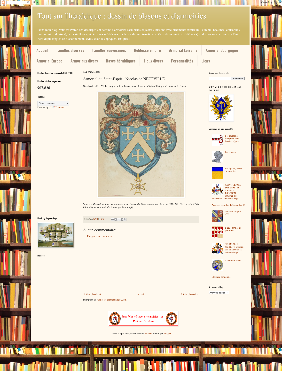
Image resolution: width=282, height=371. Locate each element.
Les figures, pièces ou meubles (233, 170)
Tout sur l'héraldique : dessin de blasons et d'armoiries (121, 15)
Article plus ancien (189, 294)
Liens (206, 61)
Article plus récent (92, 294)
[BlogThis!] (115, 219)
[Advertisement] (141, 265)
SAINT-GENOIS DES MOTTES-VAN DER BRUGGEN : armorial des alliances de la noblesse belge (226, 191)
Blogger (167, 333)
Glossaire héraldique (221, 276)
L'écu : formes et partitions (233, 229)
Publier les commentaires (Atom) (112, 299)
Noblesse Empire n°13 (233, 213)
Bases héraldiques (121, 61)
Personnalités (182, 61)
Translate (59, 107)
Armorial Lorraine (183, 50)
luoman (148, 333)
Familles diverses (70, 50)
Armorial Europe (49, 61)
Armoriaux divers (84, 61)
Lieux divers (153, 61)
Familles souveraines (109, 50)
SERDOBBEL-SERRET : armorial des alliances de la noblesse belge (234, 248)
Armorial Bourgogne (222, 50)
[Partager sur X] (118, 219)
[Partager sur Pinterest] (124, 219)
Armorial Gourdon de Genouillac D (228, 204)
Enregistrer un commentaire (100, 236)
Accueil (42, 50)
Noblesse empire (147, 50)
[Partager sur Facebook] (121, 219)
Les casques (230, 152)
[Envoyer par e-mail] (112, 219)
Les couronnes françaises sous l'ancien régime (232, 138)
